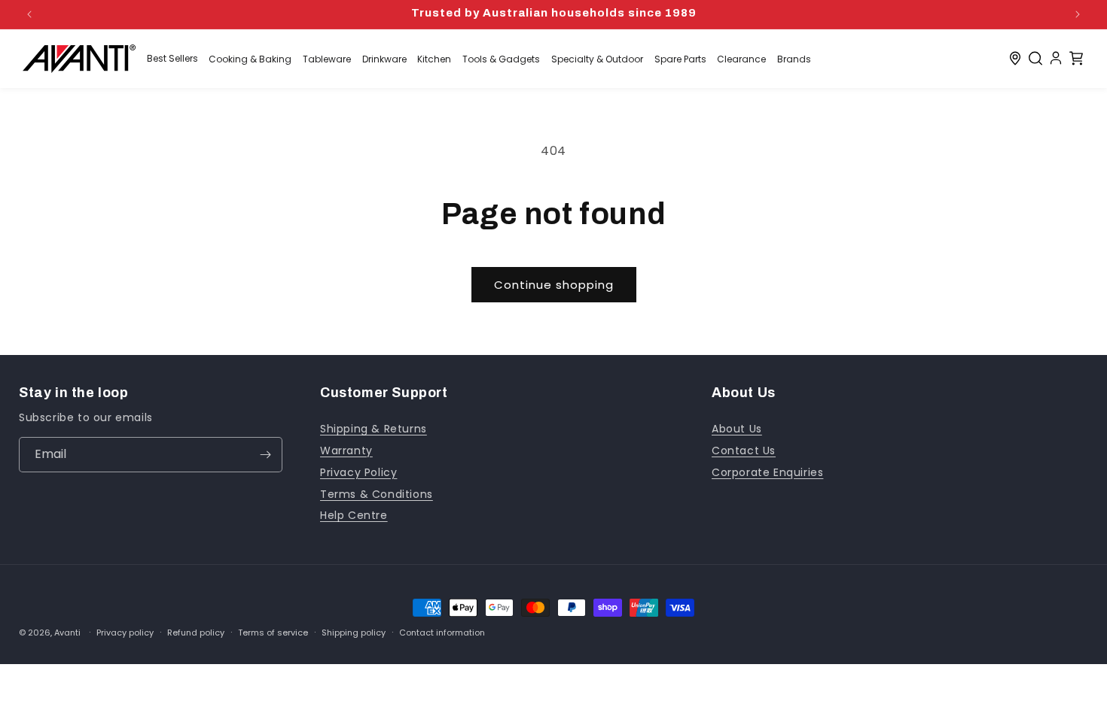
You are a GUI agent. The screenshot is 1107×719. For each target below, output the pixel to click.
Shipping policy (354, 633)
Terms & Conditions (376, 494)
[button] (1035, 58)
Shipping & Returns (373, 428)
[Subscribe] (265, 454)
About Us (737, 428)
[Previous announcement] (29, 14)
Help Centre (354, 515)
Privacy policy (125, 633)
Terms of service (273, 633)
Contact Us (744, 450)
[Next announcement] (1077, 14)
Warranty (346, 450)
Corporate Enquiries (767, 472)
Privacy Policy (358, 472)
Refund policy (195, 633)
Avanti (67, 632)
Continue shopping (554, 285)
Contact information (442, 633)
